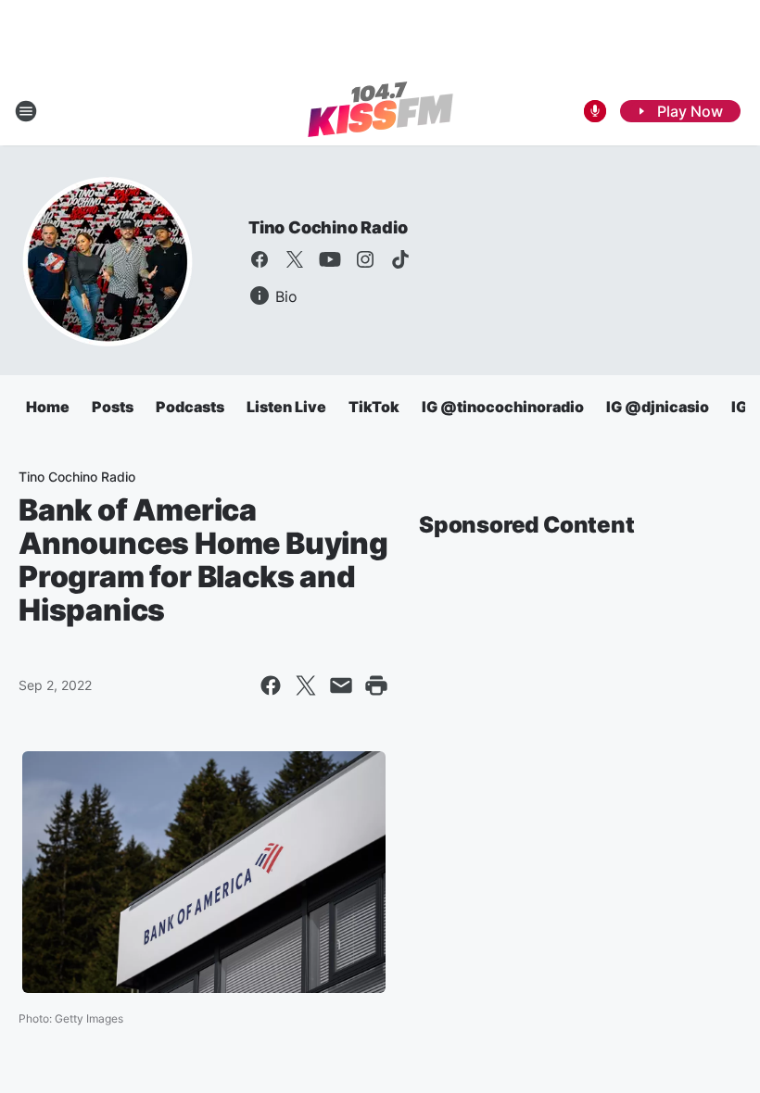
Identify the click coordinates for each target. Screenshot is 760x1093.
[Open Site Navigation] (26, 111)
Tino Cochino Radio (327, 227)
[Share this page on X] (306, 685)
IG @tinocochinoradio (503, 406)
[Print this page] (376, 685)
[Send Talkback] (595, 111)
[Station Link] (380, 111)
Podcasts (190, 406)
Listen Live (286, 406)
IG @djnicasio (657, 406)
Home (48, 406)
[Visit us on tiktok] (400, 259)
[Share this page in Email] (341, 685)
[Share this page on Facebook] (271, 685)
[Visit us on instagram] (365, 259)
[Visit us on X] (295, 259)
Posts (112, 406)
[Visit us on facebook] (259, 259)
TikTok (373, 406)
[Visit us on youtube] (330, 259)
